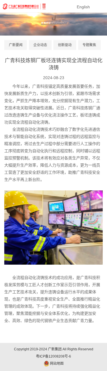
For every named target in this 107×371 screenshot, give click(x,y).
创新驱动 (65, 45)
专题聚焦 (89, 45)
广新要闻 (16, 45)
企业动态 (40, 45)
